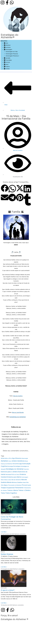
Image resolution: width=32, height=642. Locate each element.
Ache (2, 458)
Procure (24, 485)
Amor (9, 461)
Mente (9, 482)
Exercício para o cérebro (9, 472)
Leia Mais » (4, 531)
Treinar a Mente (12, 490)
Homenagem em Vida (11, 51)
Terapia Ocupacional (8, 487)
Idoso (2, 479)
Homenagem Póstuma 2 (12, 56)
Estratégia (10, 466)
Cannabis (7, 58)
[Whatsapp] (12, 2)
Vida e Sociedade (20, 110)
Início (6, 43)
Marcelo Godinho (18, 396)
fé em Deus (16, 474)
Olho (27, 482)
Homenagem (8, 49)
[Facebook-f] (7, 2)
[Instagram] (2, 2)
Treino (3, 493)
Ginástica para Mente (14, 477)
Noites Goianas (7, 554)
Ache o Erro (8, 458)
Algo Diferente (16, 458)
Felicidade (8, 474)
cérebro (14, 461)
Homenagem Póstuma (12, 53)
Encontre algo (17, 463)
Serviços (7, 62)
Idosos (6, 479)
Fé (12, 474)
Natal (24, 482)
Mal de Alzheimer (16, 479)
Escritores (8, 47)
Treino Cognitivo (11, 493)
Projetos (7, 66)
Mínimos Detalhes (17, 482)
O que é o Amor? (7, 590)
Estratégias (16, 466)
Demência (20, 461)
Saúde (29, 485)
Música (13, 110)
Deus (26, 461)
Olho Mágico (4, 485)
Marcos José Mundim (18, 412)
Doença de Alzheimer (6, 463)
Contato (7, 68)
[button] (3, 41)
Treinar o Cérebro (24, 490)
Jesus (9, 479)
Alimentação (24, 458)
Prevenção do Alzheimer (15, 485)
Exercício (26, 469)
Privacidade (8, 60)
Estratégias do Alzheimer (18, 417)
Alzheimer (7, 45)
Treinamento (19, 487)
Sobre (6, 64)
